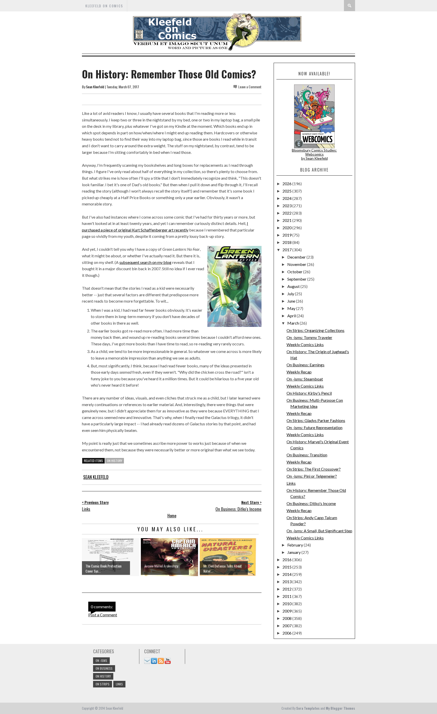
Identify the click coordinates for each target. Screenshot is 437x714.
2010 (287, 603)
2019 (287, 235)
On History (114, 460)
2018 (287, 242)
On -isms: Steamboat (305, 378)
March (293, 323)
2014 (287, 574)
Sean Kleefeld (95, 86)
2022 (287, 213)
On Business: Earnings (305, 364)
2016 (287, 559)
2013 (287, 581)
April (292, 315)
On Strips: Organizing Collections (315, 330)
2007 (287, 625)
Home (171, 516)
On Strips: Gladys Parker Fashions (316, 420)
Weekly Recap (299, 371)
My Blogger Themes (340, 708)
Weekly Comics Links (305, 344)
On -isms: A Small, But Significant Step (319, 530)
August (293, 286)
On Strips (103, 684)
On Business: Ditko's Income (311, 503)
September (297, 279)
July (291, 293)
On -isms (101, 660)
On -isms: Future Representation (314, 427)
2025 (287, 190)
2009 (287, 610)
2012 (287, 588)
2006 (287, 633)
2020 (287, 227)
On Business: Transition (307, 454)
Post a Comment (102, 614)
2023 (287, 205)
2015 (287, 566)
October (295, 271)
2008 (287, 618)
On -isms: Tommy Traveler (309, 337)
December (297, 257)
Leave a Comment (249, 86)
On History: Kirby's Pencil (309, 393)
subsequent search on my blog (145, 262)
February (295, 544)
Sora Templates (308, 708)
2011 (287, 596)
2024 (287, 198)
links (119, 684)
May (291, 308)
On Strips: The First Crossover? (314, 469)
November (297, 264)
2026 (287, 183)
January (294, 552)
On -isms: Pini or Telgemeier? (312, 476)
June (291, 301)
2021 (287, 220)
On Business (104, 668)
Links (291, 483)
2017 (287, 249)
